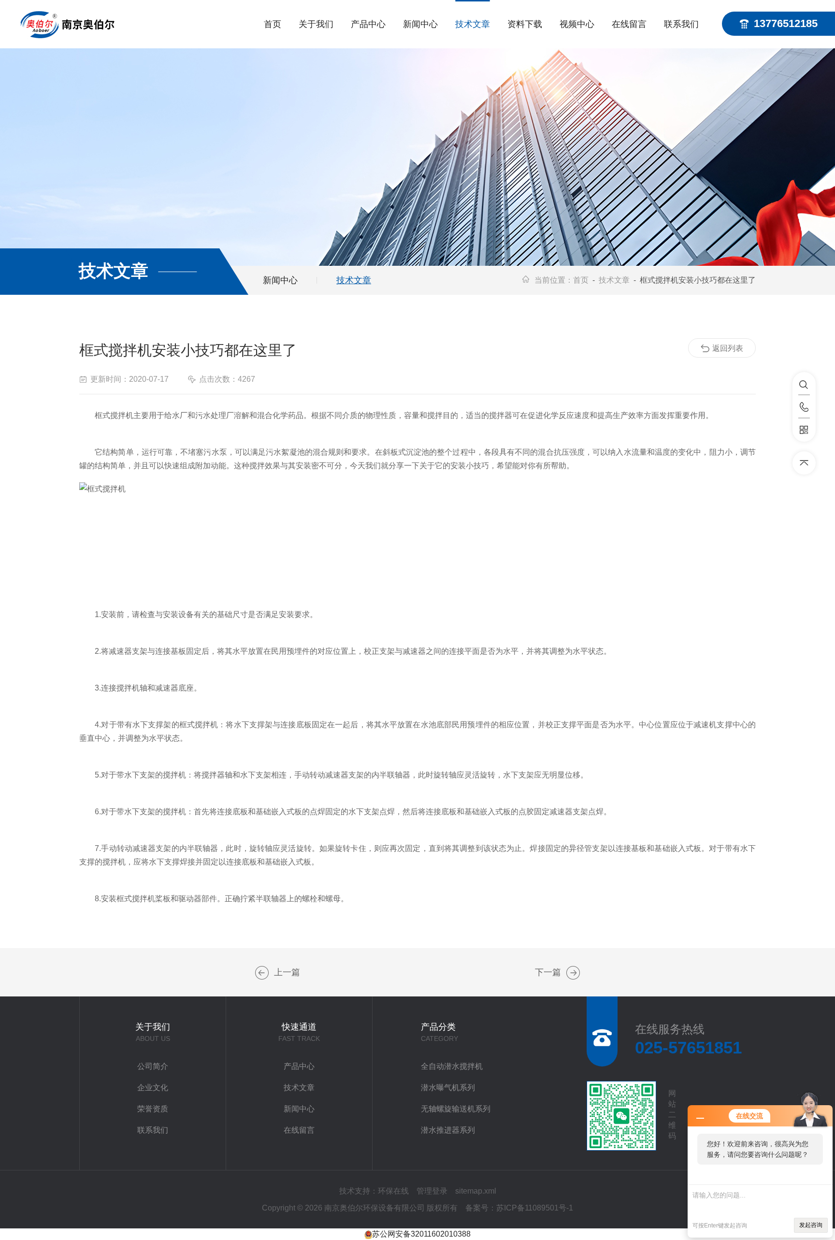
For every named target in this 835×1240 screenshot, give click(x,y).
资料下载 (524, 24)
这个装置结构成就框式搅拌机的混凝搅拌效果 (262, 973)
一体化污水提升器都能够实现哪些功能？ (573, 973)
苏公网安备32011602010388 (421, 1234)
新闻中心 (420, 24)
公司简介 (152, 1066)
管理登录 (432, 1191)
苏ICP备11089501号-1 (534, 1208)
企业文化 (152, 1087)
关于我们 (316, 24)
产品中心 (368, 24)
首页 (272, 24)
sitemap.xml (475, 1191)
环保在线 (393, 1191)
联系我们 (681, 24)
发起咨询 (810, 1225)
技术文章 (472, 24)
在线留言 (629, 24)
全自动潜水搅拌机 (452, 1066)
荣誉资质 (152, 1109)
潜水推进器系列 (448, 1130)
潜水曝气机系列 (448, 1087)
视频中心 (577, 24)
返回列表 (727, 348)
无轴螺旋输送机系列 (455, 1109)
